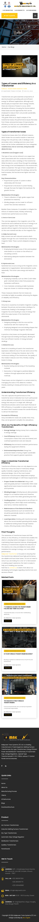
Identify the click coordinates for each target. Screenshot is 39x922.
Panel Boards (5, 849)
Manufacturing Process (9, 791)
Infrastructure (6, 799)
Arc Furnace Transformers (10, 825)
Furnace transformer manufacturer (14, 89)
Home (4, 47)
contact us (13, 568)
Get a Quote (10, 15)
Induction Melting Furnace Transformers (14, 829)
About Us (4, 787)
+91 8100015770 (19, 10)
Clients (3, 795)
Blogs (3, 803)
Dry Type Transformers (9, 833)
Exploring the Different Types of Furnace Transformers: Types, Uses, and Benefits (19, 66)
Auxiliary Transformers (8, 845)
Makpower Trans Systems (12, 91)
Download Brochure (7, 807)
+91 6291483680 (31, 10)
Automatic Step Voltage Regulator (12, 837)
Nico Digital (26, 918)
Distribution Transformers (9, 841)
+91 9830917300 (8, 10)
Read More (8, 621)
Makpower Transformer (9, 554)
